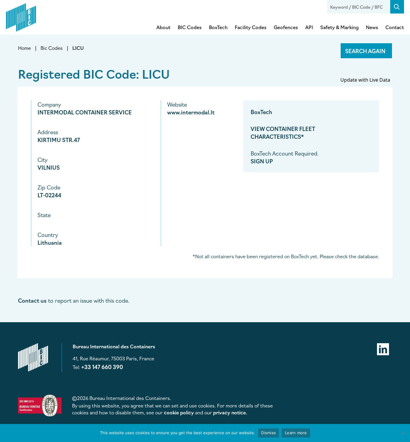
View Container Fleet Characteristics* (283, 132)
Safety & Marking (339, 27)
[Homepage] (21, 16)
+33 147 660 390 (102, 367)
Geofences (286, 27)
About (163, 27)
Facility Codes (251, 27)
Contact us (32, 300)
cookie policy (179, 412)
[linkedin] (383, 348)
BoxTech (218, 27)
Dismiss (268, 432)
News (372, 27)
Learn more (296, 432)
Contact (394, 27)
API (309, 27)
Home (24, 47)
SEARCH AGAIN (365, 51)
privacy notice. (230, 412)
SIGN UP (262, 161)
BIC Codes (190, 27)
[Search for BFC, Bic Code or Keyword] (397, 7)
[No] (402, 433)
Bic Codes (52, 47)
